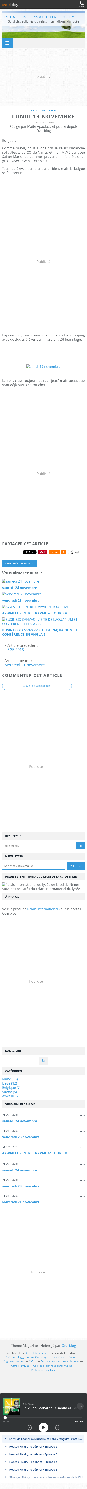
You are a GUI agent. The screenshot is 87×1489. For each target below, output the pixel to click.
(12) (9, 1083)
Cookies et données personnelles (52, 1365)
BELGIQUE (38, 110)
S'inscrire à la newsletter (19, 563)
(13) (10, 1079)
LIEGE (52, 110)
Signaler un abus (14, 1361)
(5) (9, 1091)
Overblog (68, 1345)
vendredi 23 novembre (20, 1137)
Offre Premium (20, 1365)
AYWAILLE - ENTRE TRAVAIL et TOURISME (35, 1153)
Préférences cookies (43, 1370)
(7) (11, 1087)
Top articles (57, 1357)
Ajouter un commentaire (37, 685)
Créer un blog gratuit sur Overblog (26, 1357)
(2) (11, 1096)
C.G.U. (32, 1361)
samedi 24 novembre (19, 1121)
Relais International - (44, 909)
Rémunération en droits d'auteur (60, 1361)
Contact (73, 1357)
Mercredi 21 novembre (20, 1202)
